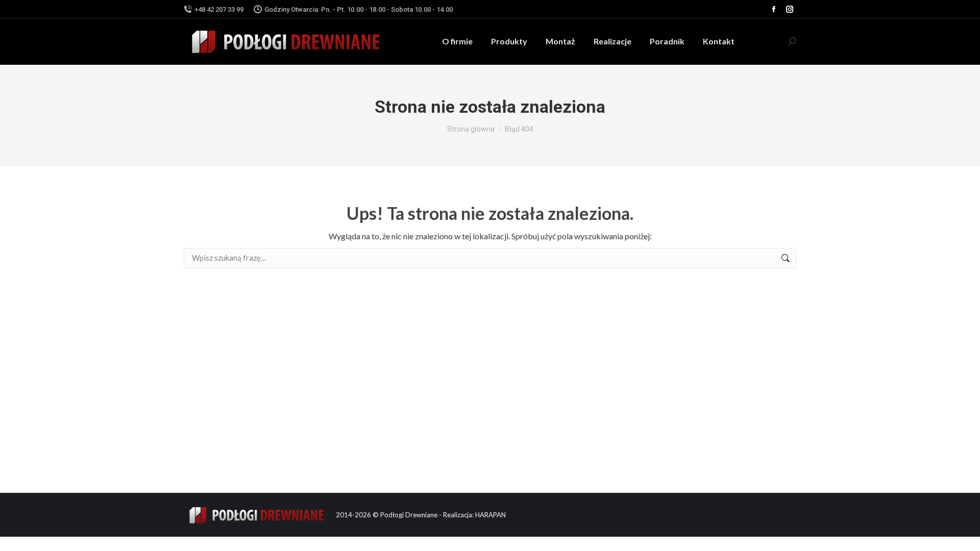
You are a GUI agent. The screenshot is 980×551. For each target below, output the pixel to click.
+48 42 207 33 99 (218, 9)
